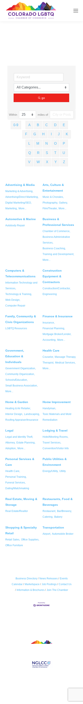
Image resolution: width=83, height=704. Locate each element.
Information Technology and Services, (21, 285)
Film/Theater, (50, 208)
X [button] (47, 162)
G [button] (34, 134)
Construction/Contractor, (56, 288)
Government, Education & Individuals (14, 356)
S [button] (47, 153)
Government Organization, (20, 368)
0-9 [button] (15, 125)
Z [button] (64, 162)
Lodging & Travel (55, 430)
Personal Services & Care (19, 461)
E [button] (64, 125)
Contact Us (65, 584)
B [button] (38, 125)
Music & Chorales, (53, 196)
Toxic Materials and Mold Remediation (57, 417)
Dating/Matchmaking (17, 488)
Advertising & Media (20, 185)
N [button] (46, 143)
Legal (9, 430)
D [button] (55, 125)
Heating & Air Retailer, (18, 408)
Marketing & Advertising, (19, 191)
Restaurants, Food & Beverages (58, 501)
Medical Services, (65, 362)
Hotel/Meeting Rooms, (55, 436)
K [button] (67, 134)
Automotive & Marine (20, 219)
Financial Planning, (54, 328)
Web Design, (12, 299)
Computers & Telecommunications (20, 273)
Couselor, (48, 356)
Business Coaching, (54, 248)
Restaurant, (49, 511)
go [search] (43, 98)
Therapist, (48, 362)
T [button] (55, 153)
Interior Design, (14, 414)
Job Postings (49, 584)
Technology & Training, (18, 294)
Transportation (53, 527)
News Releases (48, 578)
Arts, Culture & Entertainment (53, 187)
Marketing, (11, 208)
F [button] (26, 134)
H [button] (43, 134)
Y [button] (55, 162)
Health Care (51, 350)
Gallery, (63, 202)
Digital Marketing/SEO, (18, 202)
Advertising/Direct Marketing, (22, 196)
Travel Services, (52, 442)
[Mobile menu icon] (76, 11)
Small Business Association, (21, 385)
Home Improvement (57, 402)
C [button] (46, 125)
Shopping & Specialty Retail (21, 530)
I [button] (51, 134)
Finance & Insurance (58, 316)
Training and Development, (58, 254)
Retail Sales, (12, 539)
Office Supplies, (30, 539)
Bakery (58, 516)
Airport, (47, 533)
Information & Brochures (30, 590)
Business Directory (26, 578)
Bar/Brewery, (64, 511)
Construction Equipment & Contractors (52, 276)
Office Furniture (14, 545)
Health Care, (12, 471)
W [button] (38, 162)
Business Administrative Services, (56, 239)
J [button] (59, 134)
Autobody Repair (15, 225)
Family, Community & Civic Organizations (20, 319)
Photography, (50, 202)
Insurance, (49, 322)
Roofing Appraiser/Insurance (21, 419)
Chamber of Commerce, (56, 231)
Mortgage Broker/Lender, (57, 334)
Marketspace (32, 584)
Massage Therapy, (65, 356)
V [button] (29, 162)
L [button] (29, 143)
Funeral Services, (15, 482)
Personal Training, (16, 476)
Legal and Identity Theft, (19, 436)
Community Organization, (20, 374)
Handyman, (49, 408)
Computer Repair (15, 305)
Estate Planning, (25, 442)
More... (22, 208)
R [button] (38, 153)
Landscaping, (32, 414)
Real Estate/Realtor (16, 511)
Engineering (50, 294)
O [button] (55, 143)
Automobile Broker (62, 533)
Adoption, (10, 448)
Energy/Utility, (50, 471)
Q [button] (29, 153)
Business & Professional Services (58, 222)
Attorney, (10, 442)
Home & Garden (16, 402)
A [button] (29, 125)
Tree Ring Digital (56, 687)
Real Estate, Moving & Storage (21, 501)
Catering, (48, 516)
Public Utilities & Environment (55, 461)
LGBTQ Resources (16, 328)
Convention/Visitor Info (56, 448)
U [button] (64, 153)
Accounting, (49, 339)
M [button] (37, 143)
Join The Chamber (57, 590)
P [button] (64, 143)
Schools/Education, (16, 379)
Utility (62, 471)
